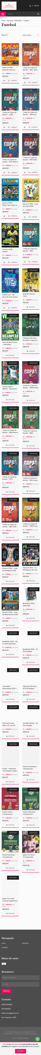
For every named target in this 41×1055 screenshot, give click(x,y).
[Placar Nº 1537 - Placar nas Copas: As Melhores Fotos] (4, 216)
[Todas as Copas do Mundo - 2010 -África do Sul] (25, 82)
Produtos (25, 943)
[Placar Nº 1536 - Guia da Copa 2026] (25, 217)
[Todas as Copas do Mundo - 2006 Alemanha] (4, 127)
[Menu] (3, 13)
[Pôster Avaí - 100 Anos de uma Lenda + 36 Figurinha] (4, 308)
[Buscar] (38, 14)
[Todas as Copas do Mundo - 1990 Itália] (25, 172)
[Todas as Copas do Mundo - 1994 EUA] (25, 127)
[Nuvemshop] (20, 1039)
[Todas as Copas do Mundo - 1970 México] (4, 172)
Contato (5, 947)
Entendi (20, 1051)
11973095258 (6, 1009)
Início (3, 21)
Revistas (10, 21)
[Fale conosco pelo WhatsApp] (37, 1039)
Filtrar (4, 35)
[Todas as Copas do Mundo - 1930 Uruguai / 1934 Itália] (25, 261)
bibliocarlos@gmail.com (10, 1013)
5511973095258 (7, 1005)
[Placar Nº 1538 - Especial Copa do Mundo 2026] (4, 80)
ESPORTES (18, 21)
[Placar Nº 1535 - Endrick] (4, 262)
